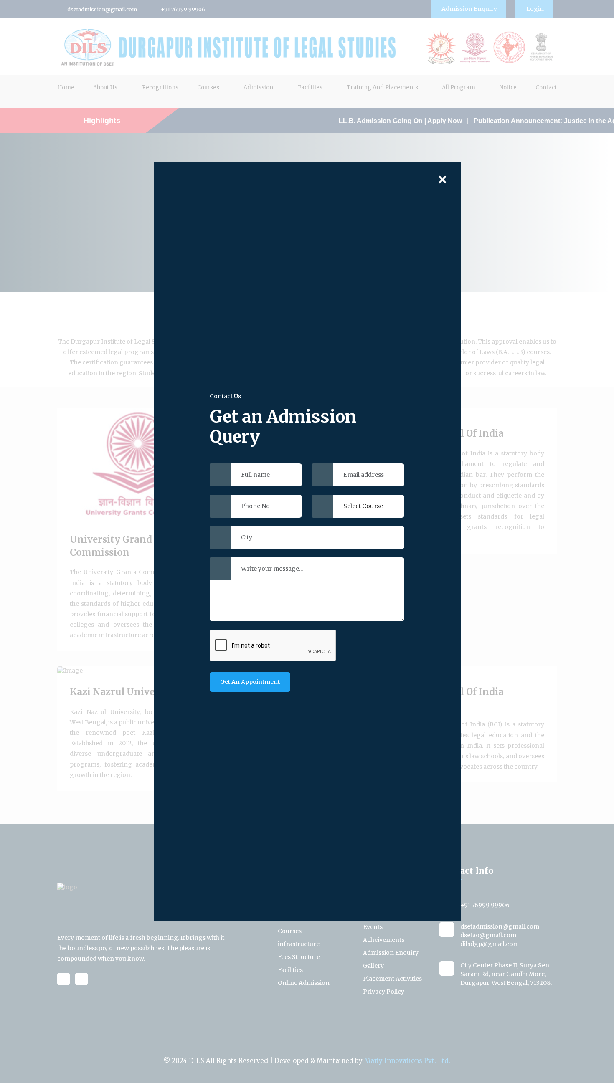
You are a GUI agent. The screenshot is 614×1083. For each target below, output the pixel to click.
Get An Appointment (250, 682)
